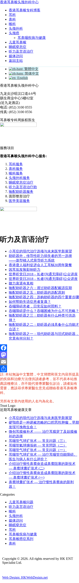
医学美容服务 (19, 201)
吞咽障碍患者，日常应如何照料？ (35, 306)
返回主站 (16, 60)
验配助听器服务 (21, 191)
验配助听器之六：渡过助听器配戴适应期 (40, 288)
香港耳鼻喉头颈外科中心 (19, 2)
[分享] (39, 368)
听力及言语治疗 (21, 51)
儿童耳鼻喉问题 (21, 502)
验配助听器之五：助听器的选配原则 (37, 292)
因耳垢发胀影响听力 (24, 269)
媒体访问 (16, 56)
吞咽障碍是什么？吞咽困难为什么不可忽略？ (44, 311)
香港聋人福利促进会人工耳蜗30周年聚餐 (40, 265)
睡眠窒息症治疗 (21, 182)
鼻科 (12, 19)
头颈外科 (16, 28)
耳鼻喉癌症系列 (21, 539)
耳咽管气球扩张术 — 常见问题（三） (38, 441)
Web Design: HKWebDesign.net (25, 577)
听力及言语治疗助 (23, 187)
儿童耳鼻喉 (17, 42)
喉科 (12, 24)
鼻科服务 (16, 169)
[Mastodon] (39, 354)
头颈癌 (14, 33)
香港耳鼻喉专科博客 (24, 10)
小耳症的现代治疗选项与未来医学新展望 (40, 251)
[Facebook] (39, 347)
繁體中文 (30, 69)
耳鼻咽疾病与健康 (32, 38)
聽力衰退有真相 (21, 283)
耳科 (12, 15)
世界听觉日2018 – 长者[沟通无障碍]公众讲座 (43, 274)
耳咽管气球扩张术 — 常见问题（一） (38, 450)
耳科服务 (16, 164)
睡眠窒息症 (17, 47)
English (22, 78)
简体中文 (31, 73)
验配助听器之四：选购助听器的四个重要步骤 (44, 297)
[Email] (39, 361)
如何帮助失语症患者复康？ (30, 302)
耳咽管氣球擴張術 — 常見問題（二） (38, 445)
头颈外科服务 (19, 178)
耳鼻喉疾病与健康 (23, 534)
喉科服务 (16, 173)
